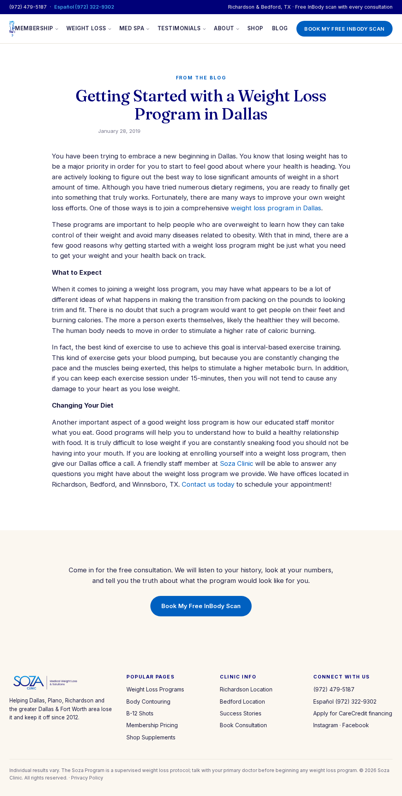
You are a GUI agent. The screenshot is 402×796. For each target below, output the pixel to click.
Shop (255, 28)
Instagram (325, 725)
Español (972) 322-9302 (84, 7)
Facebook (355, 725)
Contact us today (208, 484)
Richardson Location (246, 689)
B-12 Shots (139, 713)
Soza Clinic (236, 463)
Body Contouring (148, 701)
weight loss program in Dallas (276, 208)
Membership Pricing (152, 725)
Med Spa (131, 28)
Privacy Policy (87, 778)
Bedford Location (242, 701)
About (224, 28)
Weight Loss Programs (155, 689)
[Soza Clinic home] (12, 29)
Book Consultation (243, 725)
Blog (280, 28)
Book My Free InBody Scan (344, 29)
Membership (34, 28)
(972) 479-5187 (28, 7)
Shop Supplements (150, 737)
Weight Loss (86, 28)
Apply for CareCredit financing (352, 713)
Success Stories (240, 713)
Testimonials (179, 28)
